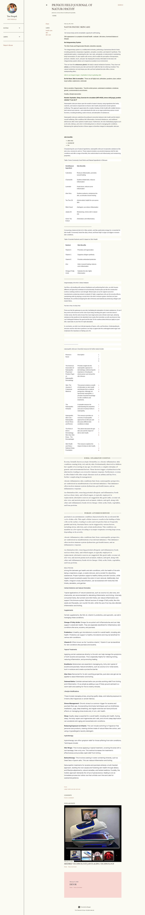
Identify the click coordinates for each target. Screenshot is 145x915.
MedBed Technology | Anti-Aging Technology (89, 863)
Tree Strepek (12, 16)
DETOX (73, 884)
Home (54, 15)
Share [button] (47, 24)
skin (47, 32)
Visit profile (11, 19)
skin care (48, 35)
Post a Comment (69, 797)
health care (49, 30)
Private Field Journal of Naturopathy (72, 7)
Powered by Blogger (86, 907)
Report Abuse (8, 45)
